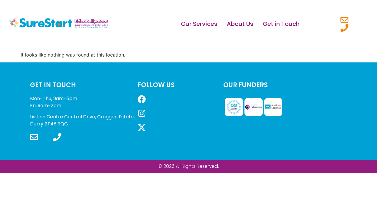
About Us (240, 24)
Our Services (199, 24)
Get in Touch (281, 24)
